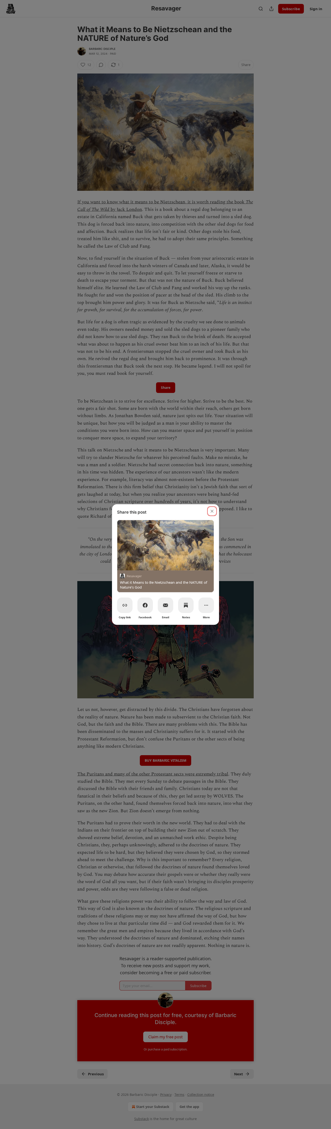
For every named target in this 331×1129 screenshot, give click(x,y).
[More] (206, 605)
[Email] (165, 605)
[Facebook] (145, 605)
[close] (212, 511)
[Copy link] (125, 605)
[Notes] (186, 605)
